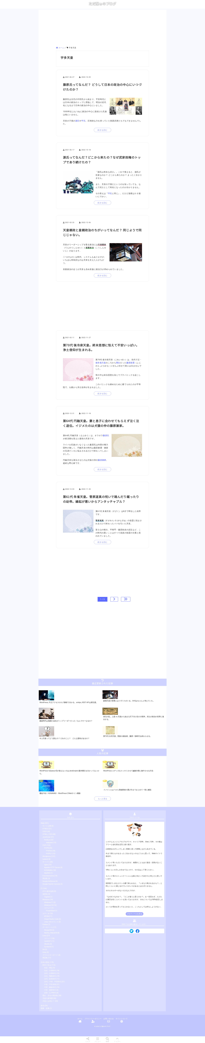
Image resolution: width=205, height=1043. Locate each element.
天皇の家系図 (47, 998)
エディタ (45, 913)
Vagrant (47, 897)
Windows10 (48, 905)
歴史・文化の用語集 (50, 996)
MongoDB (48, 930)
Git (43, 949)
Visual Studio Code (51, 919)
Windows (45, 900)
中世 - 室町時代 (50, 990)
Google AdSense (48, 881)
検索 (107, 1041)
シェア (87, 1041)
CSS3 (44, 831)
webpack (49, 843)
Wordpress (46, 856)
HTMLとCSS (47, 834)
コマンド (47, 908)
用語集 (45, 878)
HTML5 (45, 829)
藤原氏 (106, 435)
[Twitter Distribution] (131, 931)
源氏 (77, 121)
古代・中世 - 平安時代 (52, 982)
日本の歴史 (45, 962)
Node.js (47, 840)
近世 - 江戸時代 (50, 993)
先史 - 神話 (48, 968)
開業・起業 (45, 1008)
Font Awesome (48, 876)
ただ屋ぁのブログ (102, 3)
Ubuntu (46, 944)
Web (42, 823)
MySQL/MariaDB (50, 933)
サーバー (45, 862)
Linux (44, 936)
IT (41, 888)
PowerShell (50, 911)
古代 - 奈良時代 (50, 979)
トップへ (117, 1041)
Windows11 (48, 902)
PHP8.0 (49, 851)
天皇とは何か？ (48, 1001)
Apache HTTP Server (52, 867)
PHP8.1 (49, 854)
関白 (118, 363)
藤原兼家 (102, 460)
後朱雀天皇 (101, 363)
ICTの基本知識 (48, 891)
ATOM (46, 916)
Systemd (47, 947)
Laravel (45, 859)
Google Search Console (51, 884)
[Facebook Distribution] (137, 932)
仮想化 (45, 894)
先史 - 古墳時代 (50, 971)
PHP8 (46, 848)
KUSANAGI (48, 870)
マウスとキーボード (50, 955)
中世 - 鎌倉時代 (50, 987)
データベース (47, 927)
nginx (46, 865)
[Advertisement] (102, 28)
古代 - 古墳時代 (50, 973)
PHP (44, 845)
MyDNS (47, 873)
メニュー (97, 1041)
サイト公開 (46, 826)
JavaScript (46, 837)
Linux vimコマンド (51, 922)
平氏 (83, 121)
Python (45, 924)
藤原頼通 (130, 363)
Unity (44, 952)
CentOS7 (47, 941)
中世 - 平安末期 (50, 984)
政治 (42, 1006)
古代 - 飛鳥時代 (50, 976)
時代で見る (46, 965)
